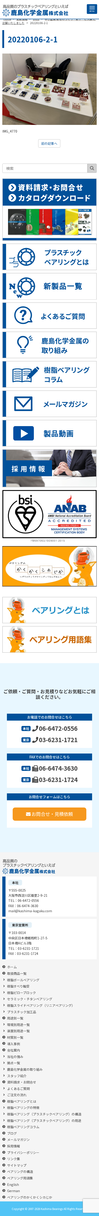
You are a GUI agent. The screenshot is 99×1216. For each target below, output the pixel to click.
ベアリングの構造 (20, 1171)
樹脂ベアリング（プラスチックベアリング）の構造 (44, 1114)
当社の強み (15, 1056)
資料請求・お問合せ (21, 1082)
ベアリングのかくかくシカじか (29, 1197)
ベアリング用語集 (20, 1178)
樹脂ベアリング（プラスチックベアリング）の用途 (44, 1120)
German (13, 1191)
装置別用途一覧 (18, 1031)
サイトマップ (16, 1165)
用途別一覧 (15, 1018)
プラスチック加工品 (21, 1012)
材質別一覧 (15, 1037)
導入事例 (13, 1044)
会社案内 (13, 1050)
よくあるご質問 (18, 1088)
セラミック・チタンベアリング (29, 999)
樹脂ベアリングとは (21, 1101)
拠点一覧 (13, 1063)
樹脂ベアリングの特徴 (23, 1107)
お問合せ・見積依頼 (52, 814)
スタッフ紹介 (16, 1076)
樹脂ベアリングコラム (23, 1127)
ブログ (12, 1133)
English (13, 1184)
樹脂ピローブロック (21, 993)
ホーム (12, 967)
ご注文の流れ (16, 1095)
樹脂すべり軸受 (18, 986)
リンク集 (13, 1159)
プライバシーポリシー (23, 1152)
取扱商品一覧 (16, 973)
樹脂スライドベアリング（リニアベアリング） (41, 1005)
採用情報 (13, 1146)
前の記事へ (49, 143)
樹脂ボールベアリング (23, 980)
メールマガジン (18, 1139)
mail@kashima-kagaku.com (30, 911)
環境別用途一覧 (18, 1025)
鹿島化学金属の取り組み (25, 1069)
